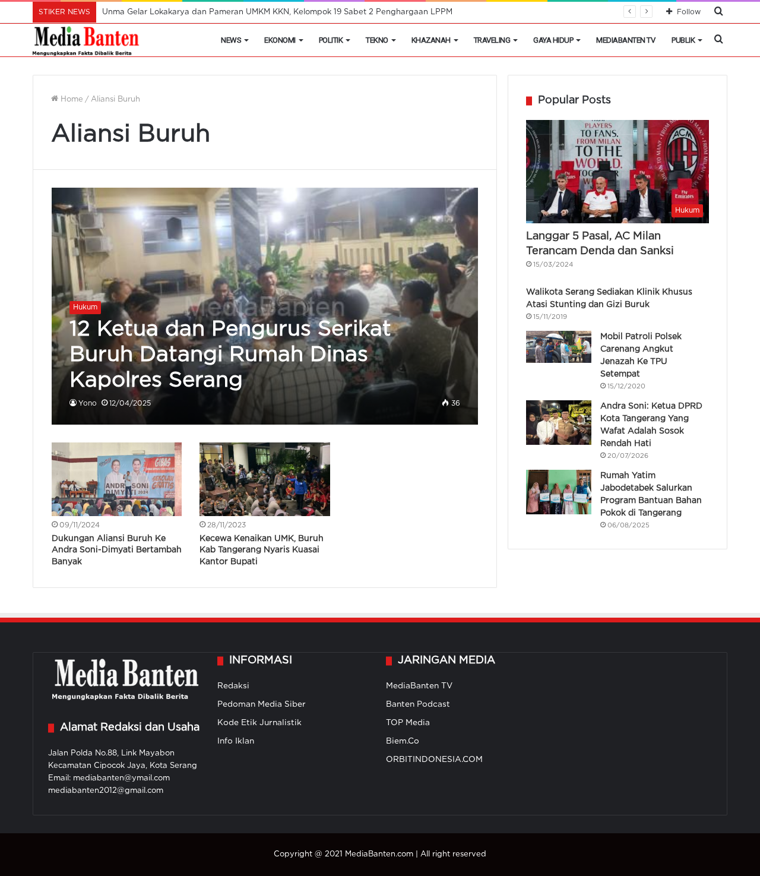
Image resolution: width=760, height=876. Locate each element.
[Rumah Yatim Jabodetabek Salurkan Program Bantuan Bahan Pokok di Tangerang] (558, 492)
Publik (683, 40)
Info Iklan (235, 741)
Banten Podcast (418, 704)
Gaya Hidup (553, 40)
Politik (331, 40)
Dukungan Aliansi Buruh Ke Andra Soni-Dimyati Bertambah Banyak (117, 550)
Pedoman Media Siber (261, 704)
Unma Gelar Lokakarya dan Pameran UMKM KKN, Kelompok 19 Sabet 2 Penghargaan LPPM (277, 12)
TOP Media (408, 722)
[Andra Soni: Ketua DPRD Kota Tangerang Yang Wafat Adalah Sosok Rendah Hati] (558, 422)
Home (70, 99)
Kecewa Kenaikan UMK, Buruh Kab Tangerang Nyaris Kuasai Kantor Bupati (262, 550)
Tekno (377, 40)
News (231, 40)
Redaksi (233, 686)
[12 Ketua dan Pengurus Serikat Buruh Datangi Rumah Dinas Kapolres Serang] (265, 306)
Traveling (492, 40)
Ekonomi (280, 40)
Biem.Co (402, 741)
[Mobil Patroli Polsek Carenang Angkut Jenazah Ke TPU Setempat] (558, 347)
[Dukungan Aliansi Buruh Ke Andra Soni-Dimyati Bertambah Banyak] (117, 479)
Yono (87, 403)
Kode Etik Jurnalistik (259, 722)
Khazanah (431, 40)
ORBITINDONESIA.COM (434, 759)
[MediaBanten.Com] (87, 40)
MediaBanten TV (625, 40)
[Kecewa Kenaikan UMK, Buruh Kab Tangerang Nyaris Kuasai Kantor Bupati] (265, 479)
